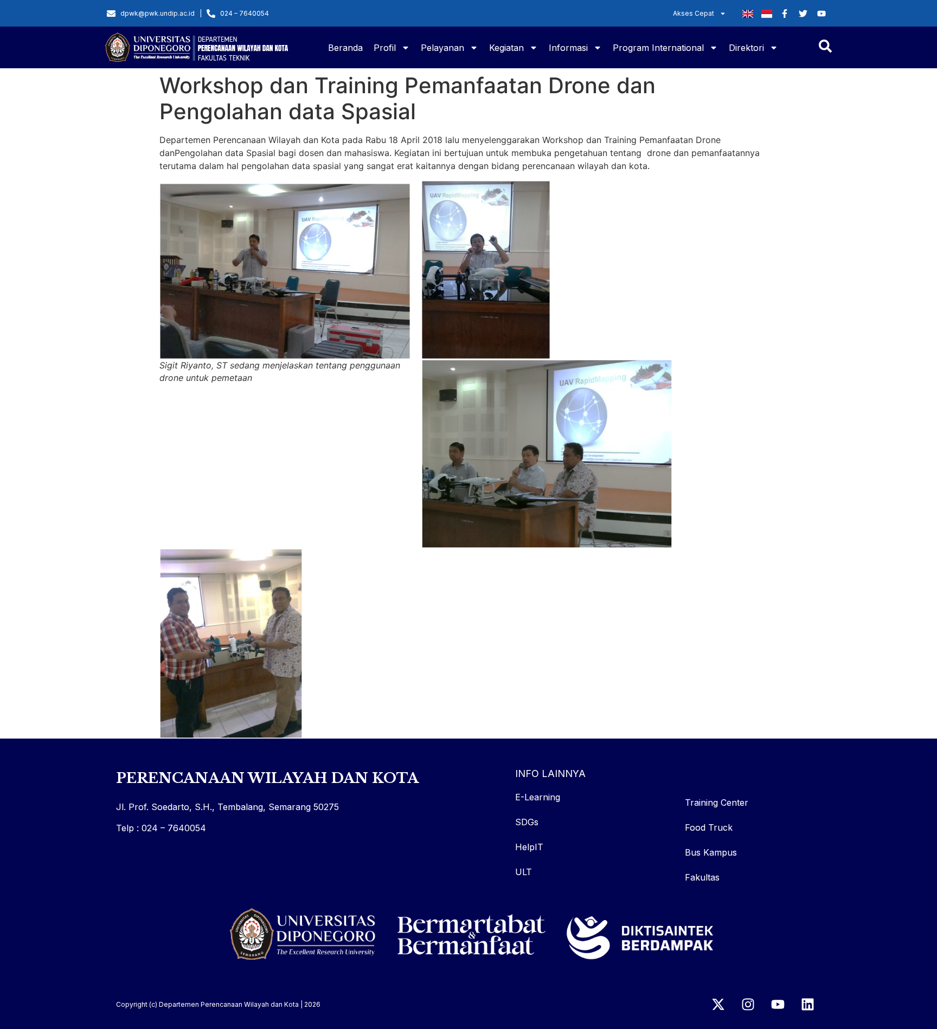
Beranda (345, 47)
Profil (385, 47)
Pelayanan (442, 47)
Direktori (746, 47)
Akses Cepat (693, 13)
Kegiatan (506, 47)
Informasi (568, 47)
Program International (658, 47)
